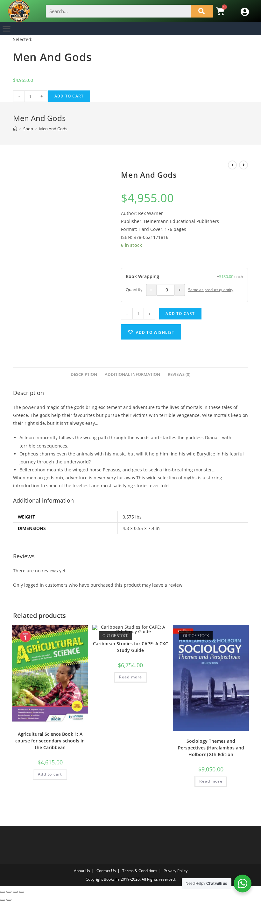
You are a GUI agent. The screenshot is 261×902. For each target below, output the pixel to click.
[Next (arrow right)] (8, 900)
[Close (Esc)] (21, 892)
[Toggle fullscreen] (8, 892)
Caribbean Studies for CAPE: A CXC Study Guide (130, 647)
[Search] (202, 11)
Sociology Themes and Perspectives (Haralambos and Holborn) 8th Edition (211, 747)
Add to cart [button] (50, 774)
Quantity (134, 289)
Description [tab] (84, 374)
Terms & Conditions (139, 870)
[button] (6, 28)
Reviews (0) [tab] (179, 374)
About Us (82, 870)
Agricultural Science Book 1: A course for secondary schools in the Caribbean (50, 740)
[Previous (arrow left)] (2, 900)
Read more (130, 677)
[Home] (15, 129)
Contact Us (106, 870)
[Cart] (220, 11)
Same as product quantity (210, 289)
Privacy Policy (175, 870)
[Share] (15, 892)
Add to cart (69, 96)
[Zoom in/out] (2, 892)
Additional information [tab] (132, 374)
